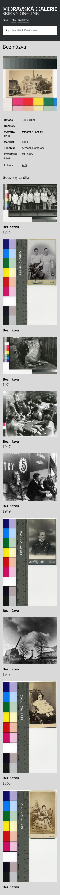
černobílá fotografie (33, 148)
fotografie (27, 132)
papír (25, 142)
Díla (5, 20)
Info (13, 20)
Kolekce (23, 20)
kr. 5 (24, 165)
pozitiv (39, 132)
